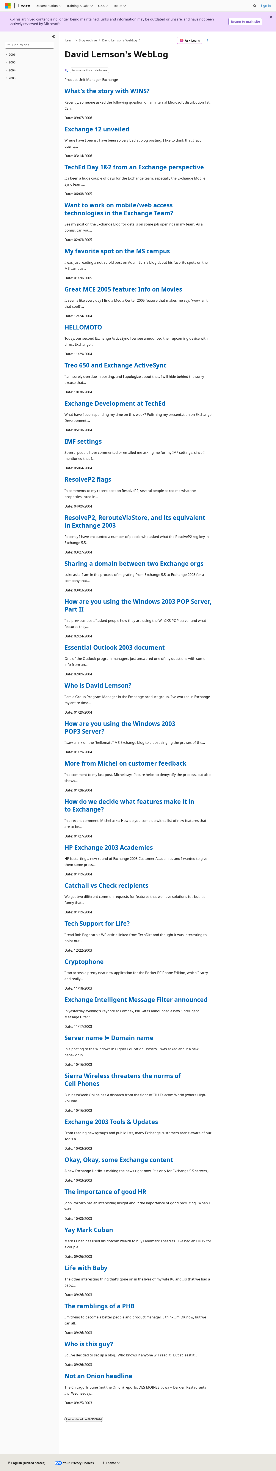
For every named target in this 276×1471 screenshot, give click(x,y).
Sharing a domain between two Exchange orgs (134, 563)
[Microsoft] (8, 6)
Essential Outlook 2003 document (114, 647)
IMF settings (83, 441)
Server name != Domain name (109, 1038)
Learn (69, 40)
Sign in (266, 5)
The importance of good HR (105, 1191)
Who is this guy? (88, 1344)
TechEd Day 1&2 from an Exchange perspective (134, 167)
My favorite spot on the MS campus (117, 251)
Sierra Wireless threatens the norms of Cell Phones (122, 1080)
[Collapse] (53, 36)
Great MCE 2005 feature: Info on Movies (123, 289)
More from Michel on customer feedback (125, 763)
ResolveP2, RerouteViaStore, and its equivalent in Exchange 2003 (134, 521)
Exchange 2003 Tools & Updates (111, 1122)
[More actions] (208, 40)
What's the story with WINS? (106, 91)
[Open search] (254, 6)
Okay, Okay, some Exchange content (118, 1160)
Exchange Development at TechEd (115, 403)
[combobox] (29, 45)
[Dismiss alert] (270, 17)
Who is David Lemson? (97, 685)
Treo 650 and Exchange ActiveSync (115, 365)
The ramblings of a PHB (99, 1306)
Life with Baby (85, 1268)
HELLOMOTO (83, 327)
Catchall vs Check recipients (106, 885)
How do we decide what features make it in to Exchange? (129, 805)
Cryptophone (84, 961)
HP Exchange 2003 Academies (108, 847)
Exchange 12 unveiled (96, 129)
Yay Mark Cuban (88, 1230)
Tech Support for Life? (97, 923)
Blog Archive (88, 40)
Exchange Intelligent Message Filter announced (136, 999)
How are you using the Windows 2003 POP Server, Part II (138, 605)
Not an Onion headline (98, 1376)
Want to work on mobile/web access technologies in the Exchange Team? (118, 209)
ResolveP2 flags (87, 479)
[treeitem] (29, 54)
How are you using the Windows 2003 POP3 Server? (119, 727)
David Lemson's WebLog (119, 40)
